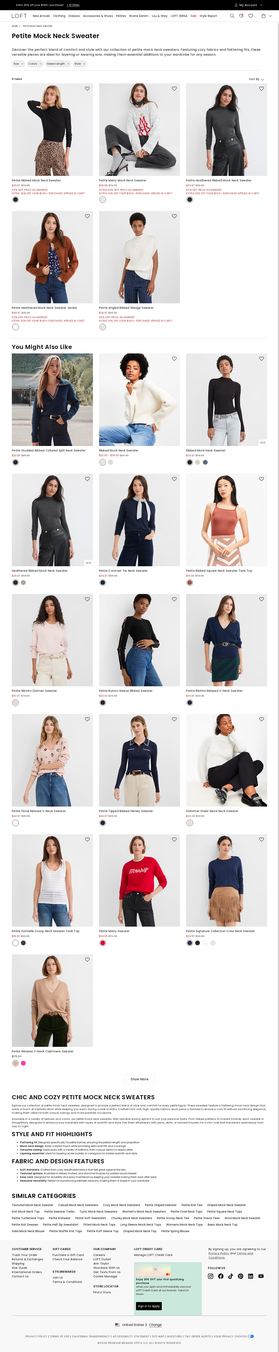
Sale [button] (193, 16)
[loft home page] (19, 16)
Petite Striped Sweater (161, 1205)
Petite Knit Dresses (25, 1225)
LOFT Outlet (102, 1259)
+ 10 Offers (59, 5)
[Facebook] (223, 1276)
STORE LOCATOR (106, 1286)
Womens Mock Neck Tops (184, 1225)
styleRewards (64, 1272)
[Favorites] (250, 16)
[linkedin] (253, 1276)
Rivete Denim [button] (138, 16)
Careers (99, 1255)
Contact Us (20, 1276)
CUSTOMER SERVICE (27, 1249)
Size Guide (19, 1268)
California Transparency (91, 1336)
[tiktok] (233, 1276)
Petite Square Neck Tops (224, 1212)
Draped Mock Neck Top (140, 1231)
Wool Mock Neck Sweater (242, 1218)
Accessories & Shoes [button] (98, 16)
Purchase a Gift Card (68, 1255)
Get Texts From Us (107, 1272)
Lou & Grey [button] (160, 16)
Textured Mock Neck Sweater (32, 1205)
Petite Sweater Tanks (60, 1212)
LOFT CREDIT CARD (148, 1249)
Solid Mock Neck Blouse (28, 1231)
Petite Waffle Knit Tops (65, 1231)
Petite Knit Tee (192, 1205)
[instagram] (213, 1276)
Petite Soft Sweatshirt (90, 1218)
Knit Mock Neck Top (26, 1212)
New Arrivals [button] (41, 16)
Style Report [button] (208, 16)
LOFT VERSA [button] (179, 16)
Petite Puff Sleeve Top (103, 1231)
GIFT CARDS (61, 1249)
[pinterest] (243, 1276)
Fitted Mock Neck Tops (99, 1225)
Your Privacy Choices (231, 1336)
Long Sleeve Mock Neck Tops (140, 1225)
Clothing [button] (59, 16)
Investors (174, 1336)
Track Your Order (24, 1255)
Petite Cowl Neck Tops (186, 1212)
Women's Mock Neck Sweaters (144, 1212)
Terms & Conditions (67, 1282)
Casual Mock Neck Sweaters (78, 1205)
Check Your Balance (67, 1259)
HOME (15, 26)
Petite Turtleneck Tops (28, 1218)
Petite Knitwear (59, 1218)
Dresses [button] (74, 16)
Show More (139, 1079)
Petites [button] (121, 16)
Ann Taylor (101, 1263)
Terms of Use (59, 1336)
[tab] (18, 64)
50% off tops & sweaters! (33, 5)
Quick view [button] (52, 180)
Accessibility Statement (131, 1336)
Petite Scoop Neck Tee (173, 1218)
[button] (87, 88)
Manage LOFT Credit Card (153, 1255)
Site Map (158, 1336)
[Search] (232, 16)
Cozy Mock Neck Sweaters (121, 1205)
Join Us (57, 1278)
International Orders (27, 1272)
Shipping (18, 1263)
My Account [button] (249, 5)
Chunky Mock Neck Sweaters (131, 1218)
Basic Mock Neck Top (223, 1225)
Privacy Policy (219, 1253)
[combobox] (241, 79)
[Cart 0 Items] (266, 16)
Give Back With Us (106, 1268)
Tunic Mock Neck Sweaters (98, 1212)
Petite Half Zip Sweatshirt (60, 1225)
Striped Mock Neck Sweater (226, 1205)
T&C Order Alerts (198, 1336)
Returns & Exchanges (27, 1259)
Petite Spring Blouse (175, 1231)
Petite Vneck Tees (207, 1218)
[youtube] (262, 1276)
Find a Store (102, 1292)
